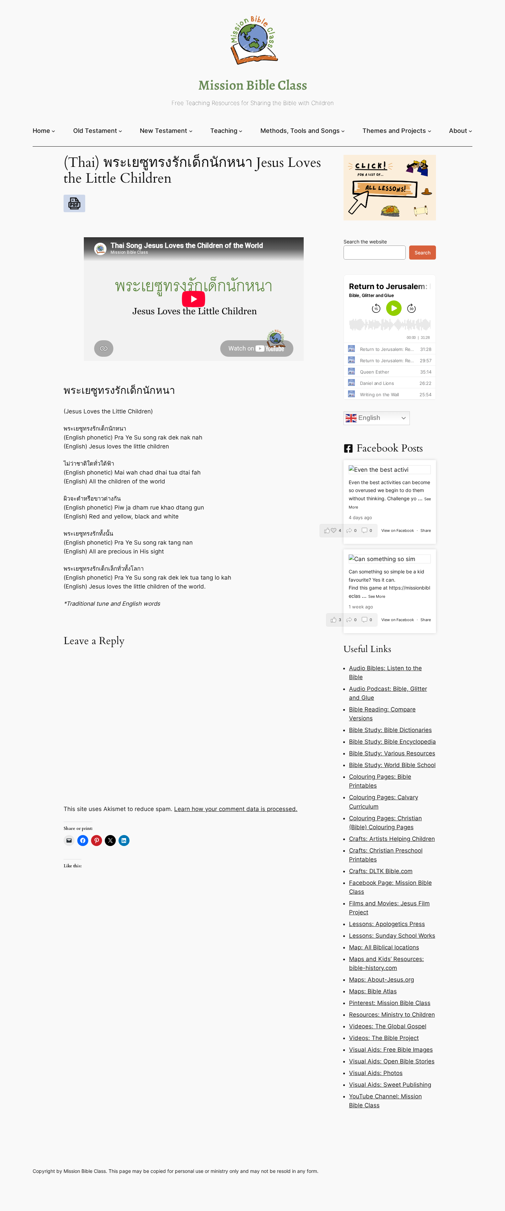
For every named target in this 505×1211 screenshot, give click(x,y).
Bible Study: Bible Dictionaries (390, 730)
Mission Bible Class (252, 85)
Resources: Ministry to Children (392, 1014)
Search (422, 252)
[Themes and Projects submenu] (429, 131)
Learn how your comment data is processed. (236, 809)
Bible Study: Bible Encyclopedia (392, 741)
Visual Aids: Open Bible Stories (392, 1061)
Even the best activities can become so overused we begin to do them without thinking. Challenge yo (389, 490)
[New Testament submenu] (191, 131)
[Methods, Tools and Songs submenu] (343, 131)
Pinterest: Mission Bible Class (389, 1002)
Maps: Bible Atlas (373, 991)
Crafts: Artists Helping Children (392, 838)
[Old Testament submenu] (120, 131)
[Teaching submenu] (241, 131)
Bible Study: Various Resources (392, 753)
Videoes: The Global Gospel (387, 1026)
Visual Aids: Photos (376, 1073)
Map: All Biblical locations (384, 947)
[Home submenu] (53, 131)
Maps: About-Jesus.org (381, 979)
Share (425, 530)
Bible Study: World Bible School (392, 765)
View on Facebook (398, 530)
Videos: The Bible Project (384, 1038)
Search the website (365, 241)
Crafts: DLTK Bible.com (381, 871)
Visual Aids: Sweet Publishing (390, 1084)
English (368, 417)
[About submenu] (470, 131)
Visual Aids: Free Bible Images (391, 1049)
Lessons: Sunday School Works (392, 935)
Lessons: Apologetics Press (387, 924)
